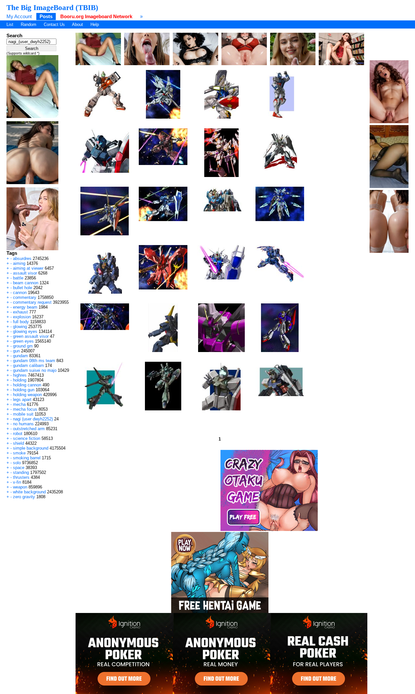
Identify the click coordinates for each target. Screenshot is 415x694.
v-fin (17, 482)
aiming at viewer (28, 268)
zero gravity (24, 496)
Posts (46, 16)
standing (21, 472)
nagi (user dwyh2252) (33, 419)
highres (20, 375)
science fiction (26, 438)
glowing (20, 326)
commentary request (32, 302)
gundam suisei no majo (34, 370)
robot (17, 433)
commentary (24, 297)
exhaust (20, 312)
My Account (19, 16)
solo (17, 462)
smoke (19, 453)
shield (18, 443)
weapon (20, 487)
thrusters (21, 477)
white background (29, 491)
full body (21, 321)
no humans (23, 423)
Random (28, 24)
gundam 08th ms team (34, 360)
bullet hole (22, 287)
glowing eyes (25, 331)
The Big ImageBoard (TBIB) (52, 7)
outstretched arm (29, 428)
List (9, 24)
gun (16, 350)
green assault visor (31, 336)
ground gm (23, 346)
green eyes (23, 341)
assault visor (25, 273)
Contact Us (54, 24)
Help (94, 24)
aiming (19, 263)
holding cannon (27, 384)
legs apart (22, 399)
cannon (20, 292)
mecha (19, 404)
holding (19, 380)
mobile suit (23, 414)
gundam (20, 355)
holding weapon (27, 394)
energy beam (25, 307)
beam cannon (25, 282)
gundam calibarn (28, 365)
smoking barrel (27, 457)
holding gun (23, 389)
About (77, 24)
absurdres (22, 258)
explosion (22, 316)
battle (18, 278)
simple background (30, 448)
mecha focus (25, 409)
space (18, 467)
